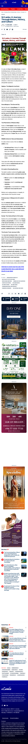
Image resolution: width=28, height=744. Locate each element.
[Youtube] (15, 299)
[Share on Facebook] (9, 293)
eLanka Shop (20, 9)
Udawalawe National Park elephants (9, 286)
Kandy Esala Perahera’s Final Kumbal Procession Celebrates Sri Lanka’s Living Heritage (11, 588)
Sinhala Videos (5, 671)
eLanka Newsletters (19, 671)
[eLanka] (14, 2)
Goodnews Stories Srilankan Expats (10, 12)
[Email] (7, 29)
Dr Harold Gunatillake (6, 669)
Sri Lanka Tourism (5, 284)
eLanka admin (9, 24)
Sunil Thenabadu (5, 673)
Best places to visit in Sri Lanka (8, 279)
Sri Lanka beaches (16, 282)
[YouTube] (5, 705)
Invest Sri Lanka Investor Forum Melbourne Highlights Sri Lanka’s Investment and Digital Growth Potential (17, 662)
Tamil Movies (4, 676)
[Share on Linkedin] (15, 293)
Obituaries (11, 671)
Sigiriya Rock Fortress (6, 282)
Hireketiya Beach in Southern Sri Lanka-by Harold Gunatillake (11, 561)
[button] (2, 6)
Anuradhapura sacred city (12, 277)
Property (13, 9)
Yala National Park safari (18, 288)
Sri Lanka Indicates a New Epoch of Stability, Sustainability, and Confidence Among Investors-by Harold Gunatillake (12, 567)
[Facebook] (5, 299)
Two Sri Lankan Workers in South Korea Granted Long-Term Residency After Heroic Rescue (17, 640)
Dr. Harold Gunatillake (14, 673)
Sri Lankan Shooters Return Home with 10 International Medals (16, 654)
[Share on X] (4, 29)
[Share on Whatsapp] (12, 293)
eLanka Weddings (5, 9)
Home (2, 12)
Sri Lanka (21, 669)
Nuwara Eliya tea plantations (19, 281)
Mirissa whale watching (7, 281)
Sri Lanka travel (14, 284)
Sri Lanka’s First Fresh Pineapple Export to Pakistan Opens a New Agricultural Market (17, 647)
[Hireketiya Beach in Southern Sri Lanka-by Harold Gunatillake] (24, 561)
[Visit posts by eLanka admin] (2, 25)
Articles (18, 12)
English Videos (15, 669)
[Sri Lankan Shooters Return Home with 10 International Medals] (5, 653)
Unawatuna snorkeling (6, 288)
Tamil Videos (22, 673)
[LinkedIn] (24, 299)
